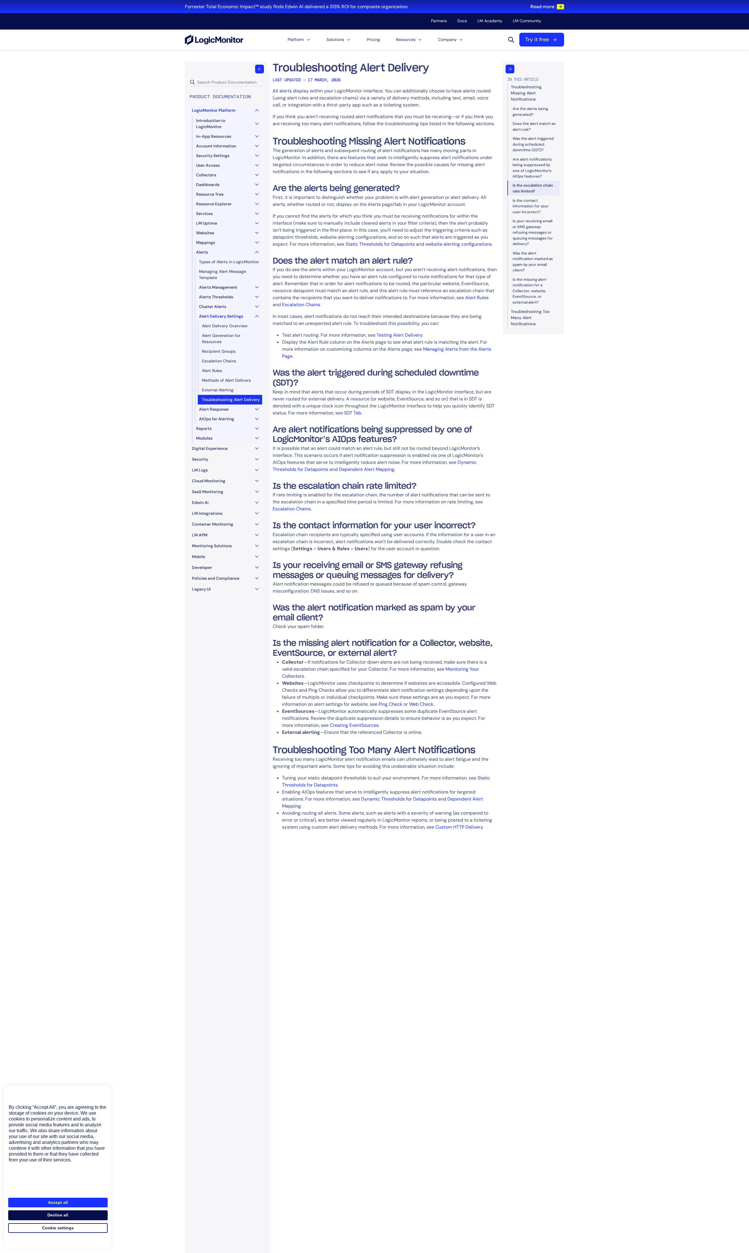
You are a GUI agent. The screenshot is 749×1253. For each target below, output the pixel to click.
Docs (462, 20)
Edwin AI (200, 502)
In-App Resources (213, 136)
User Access (208, 165)
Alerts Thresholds (216, 297)
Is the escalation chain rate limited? (533, 188)
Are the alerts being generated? (530, 111)
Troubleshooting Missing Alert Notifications (526, 93)
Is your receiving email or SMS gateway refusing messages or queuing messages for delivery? (533, 232)
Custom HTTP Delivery (459, 827)
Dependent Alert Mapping (366, 469)
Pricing (373, 39)
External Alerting (217, 390)
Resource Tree (210, 194)
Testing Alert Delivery (399, 335)
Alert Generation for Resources (221, 338)
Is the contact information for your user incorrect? (531, 206)
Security (200, 459)
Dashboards (207, 184)
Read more (542, 7)
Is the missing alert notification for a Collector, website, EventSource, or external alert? (529, 290)
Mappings (205, 242)
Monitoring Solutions (212, 545)
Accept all (58, 1202)
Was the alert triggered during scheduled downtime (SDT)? (533, 144)
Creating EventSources (354, 725)
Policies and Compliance (215, 578)
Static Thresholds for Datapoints (380, 244)
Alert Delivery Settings (221, 316)
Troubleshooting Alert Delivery (231, 399)
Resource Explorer (214, 203)
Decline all (57, 1215)
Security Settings (212, 155)
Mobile (198, 556)
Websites (205, 232)
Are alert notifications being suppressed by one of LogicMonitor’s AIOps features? (532, 167)
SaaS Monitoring (207, 491)
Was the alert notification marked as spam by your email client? (533, 261)
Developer (202, 567)
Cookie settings (58, 1228)
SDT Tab (352, 413)
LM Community (527, 20)
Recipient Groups (219, 351)
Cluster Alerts (212, 306)
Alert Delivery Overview (225, 325)
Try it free (537, 39)
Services (204, 213)
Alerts (202, 252)
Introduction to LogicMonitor (210, 123)
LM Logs (200, 470)
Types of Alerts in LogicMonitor (229, 261)
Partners (439, 20)
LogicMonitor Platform (214, 110)
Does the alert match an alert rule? (534, 126)
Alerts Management (218, 287)
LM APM (199, 535)
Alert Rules (212, 370)
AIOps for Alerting (216, 418)
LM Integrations (207, 513)
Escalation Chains (219, 361)
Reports (204, 428)
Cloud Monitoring (208, 480)
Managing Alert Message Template (222, 274)
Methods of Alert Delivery (226, 380)
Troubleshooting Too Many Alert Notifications (530, 317)
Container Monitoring (212, 524)
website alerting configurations (458, 244)
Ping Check (390, 704)
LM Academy (489, 20)
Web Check (421, 704)
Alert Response (214, 409)
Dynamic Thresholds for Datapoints (399, 799)
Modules (204, 438)
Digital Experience (210, 448)
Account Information (216, 146)
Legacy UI (201, 589)
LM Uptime (206, 223)
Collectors (206, 175)
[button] (299, 40)
